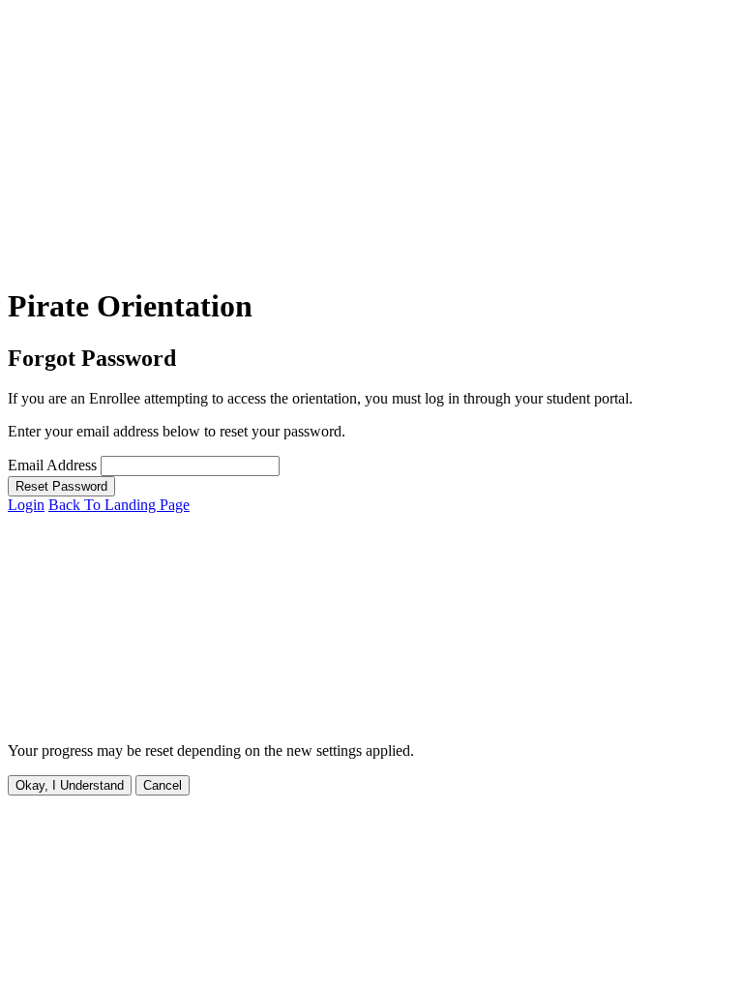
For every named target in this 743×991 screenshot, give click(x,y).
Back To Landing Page (119, 504)
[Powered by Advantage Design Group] (298, 717)
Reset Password (61, 486)
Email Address (52, 465)
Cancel (162, 785)
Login (26, 504)
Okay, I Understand (69, 785)
